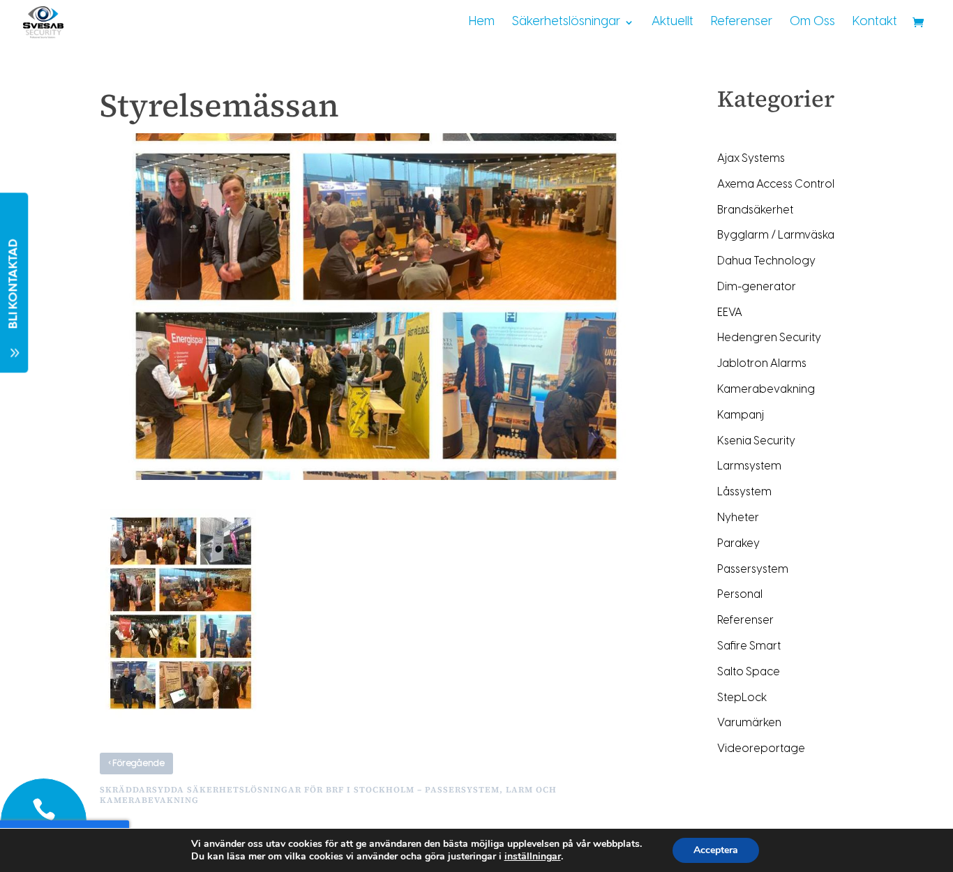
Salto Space (748, 672)
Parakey (738, 544)
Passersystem (752, 570)
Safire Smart (749, 646)
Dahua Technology (766, 261)
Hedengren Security (769, 338)
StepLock (742, 698)
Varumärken (749, 723)
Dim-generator (756, 287)
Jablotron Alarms (761, 364)
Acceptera (715, 850)
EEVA (729, 313)
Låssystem (744, 492)
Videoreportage (761, 749)
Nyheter (738, 518)
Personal (740, 595)
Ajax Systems (751, 159)
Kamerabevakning (766, 390)
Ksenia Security (756, 441)
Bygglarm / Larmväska (775, 235)
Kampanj (740, 415)
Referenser (745, 620)
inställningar (532, 856)
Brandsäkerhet (755, 210)
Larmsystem (749, 466)
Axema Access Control (775, 184)
